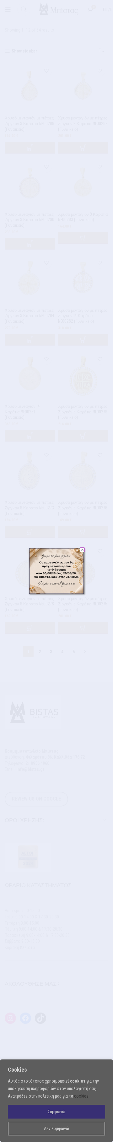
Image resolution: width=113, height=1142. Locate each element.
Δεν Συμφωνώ (56, 1128)
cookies (81, 1096)
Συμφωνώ (56, 1111)
